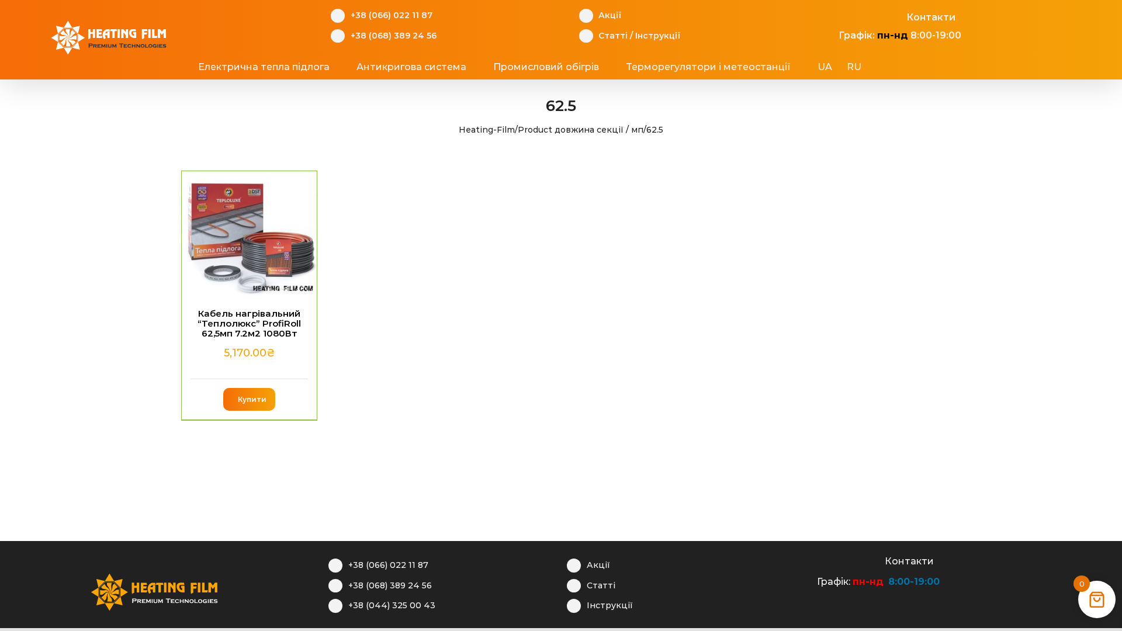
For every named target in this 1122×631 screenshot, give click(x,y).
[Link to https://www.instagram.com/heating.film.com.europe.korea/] (852, 15)
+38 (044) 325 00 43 (391, 605)
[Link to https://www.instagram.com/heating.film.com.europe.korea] (831, 560)
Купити (252, 399)
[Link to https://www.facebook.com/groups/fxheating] (832, 15)
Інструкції (657, 35)
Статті (613, 35)
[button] (906, 67)
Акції (609, 15)
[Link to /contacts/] (893, 15)
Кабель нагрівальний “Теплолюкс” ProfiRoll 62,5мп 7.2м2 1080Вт (249, 323)
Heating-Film (487, 129)
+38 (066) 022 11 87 (391, 15)
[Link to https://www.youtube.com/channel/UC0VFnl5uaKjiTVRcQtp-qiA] (873, 15)
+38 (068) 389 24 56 (394, 35)
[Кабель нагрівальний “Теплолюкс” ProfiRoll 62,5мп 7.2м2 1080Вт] (249, 234)
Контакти (930, 17)
